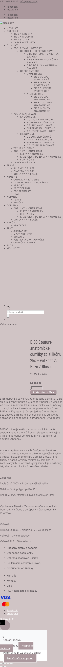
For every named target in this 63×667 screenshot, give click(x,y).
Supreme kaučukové (41, 128)
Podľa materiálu (24, 114)
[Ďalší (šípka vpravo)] (4, 666)
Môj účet (13, 248)
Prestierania (22, 188)
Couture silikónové (40, 145)
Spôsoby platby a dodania (22, 547)
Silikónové (27, 134)
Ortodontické (29, 71)
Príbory (18, 185)
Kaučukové (28, 116)
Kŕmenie (12, 176)
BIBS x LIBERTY (22, 33)
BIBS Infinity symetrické (42, 84)
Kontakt (11, 580)
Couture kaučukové (41, 131)
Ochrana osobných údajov (22, 558)
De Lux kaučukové (39, 125)
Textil (17, 199)
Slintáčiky (27, 159)
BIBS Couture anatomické (43, 104)
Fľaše (10, 165)
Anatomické (35, 93)
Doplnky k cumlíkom (27, 151)
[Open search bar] (8, 309)
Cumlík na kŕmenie (26, 179)
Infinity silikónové (40, 139)
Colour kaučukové (40, 119)
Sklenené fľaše (24, 168)
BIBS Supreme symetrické (43, 89)
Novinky (12, 28)
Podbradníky (22, 191)
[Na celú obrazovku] (4, 663)
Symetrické (35, 73)
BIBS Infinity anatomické (42, 109)
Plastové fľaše (23, 171)
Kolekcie (13, 31)
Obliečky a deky (24, 242)
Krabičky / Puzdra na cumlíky (40, 156)
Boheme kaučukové (40, 122)
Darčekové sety (24, 42)
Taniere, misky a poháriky (31, 182)
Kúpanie (12, 196)
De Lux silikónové (39, 136)
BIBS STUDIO (21, 39)
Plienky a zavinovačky (29, 239)
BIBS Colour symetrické (42, 78)
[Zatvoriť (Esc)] (11, 663)
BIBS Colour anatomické (42, 98)
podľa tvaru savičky (27, 48)
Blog (10, 245)
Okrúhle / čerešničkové (36, 51)
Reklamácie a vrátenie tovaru (24, 563)
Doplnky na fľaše (25, 174)
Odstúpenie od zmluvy (20, 568)
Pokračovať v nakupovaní (20, 658)
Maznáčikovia (22, 234)
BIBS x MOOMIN (23, 36)
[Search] (8, 316)
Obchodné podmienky (20, 552)
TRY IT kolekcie (23, 148)
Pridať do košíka (43, 392)
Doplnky (12, 205)
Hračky (18, 202)
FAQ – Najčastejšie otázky (22, 590)
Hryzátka (19, 225)
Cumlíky (12, 45)
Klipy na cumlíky (32, 154)
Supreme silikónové (40, 142)
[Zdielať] (8, 663)
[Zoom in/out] (1, 663)
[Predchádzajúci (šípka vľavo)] (1, 666)
